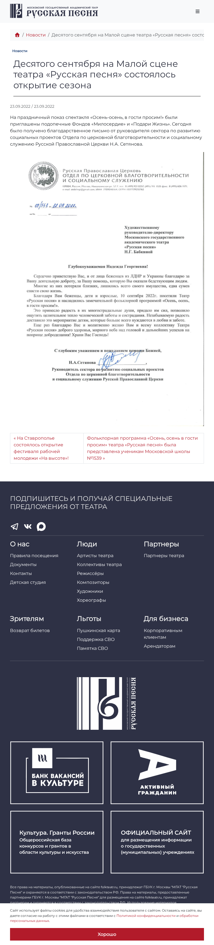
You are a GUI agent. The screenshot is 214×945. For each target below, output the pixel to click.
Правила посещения (34, 555)
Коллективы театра (99, 564)
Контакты (21, 573)
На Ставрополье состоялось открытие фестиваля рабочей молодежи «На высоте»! (41, 448)
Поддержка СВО (96, 639)
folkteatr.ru (109, 887)
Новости (36, 35)
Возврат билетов (30, 630)
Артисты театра (95, 555)
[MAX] (41, 526)
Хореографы (91, 600)
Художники (90, 591)
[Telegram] (14, 526)
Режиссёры (90, 573)
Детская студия (28, 582)
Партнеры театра (164, 555)
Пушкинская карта (98, 630)
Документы (23, 564)
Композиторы (93, 582)
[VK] (27, 526)
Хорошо (107, 934)
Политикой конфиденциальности (146, 916)
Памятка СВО (92, 648)
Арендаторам (160, 646)
